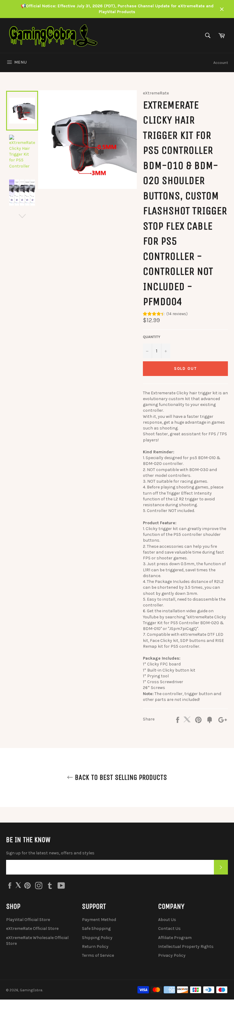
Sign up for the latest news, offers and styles (50, 853)
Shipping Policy (97, 937)
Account (220, 62)
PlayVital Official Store (28, 919)
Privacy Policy (172, 955)
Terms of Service (98, 955)
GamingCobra (31, 990)
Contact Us (169, 928)
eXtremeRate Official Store (32, 928)
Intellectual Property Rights (186, 946)
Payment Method (99, 919)
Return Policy (95, 946)
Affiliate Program (175, 937)
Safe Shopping (96, 928)
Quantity (151, 337)
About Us (167, 919)
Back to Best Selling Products (120, 777)
